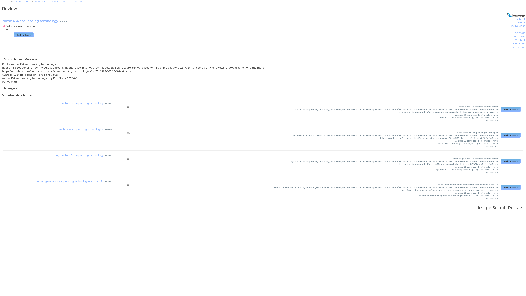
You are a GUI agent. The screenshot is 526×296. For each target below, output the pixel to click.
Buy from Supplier (24, 35)
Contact (520, 40)
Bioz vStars (518, 47)
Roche (63, 21)
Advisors (520, 33)
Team (521, 29)
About (521, 19)
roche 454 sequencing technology (82, 103)
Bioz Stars (519, 43)
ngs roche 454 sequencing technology (79, 155)
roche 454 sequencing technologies (81, 129)
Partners (519, 36)
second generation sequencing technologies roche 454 (69, 181)
